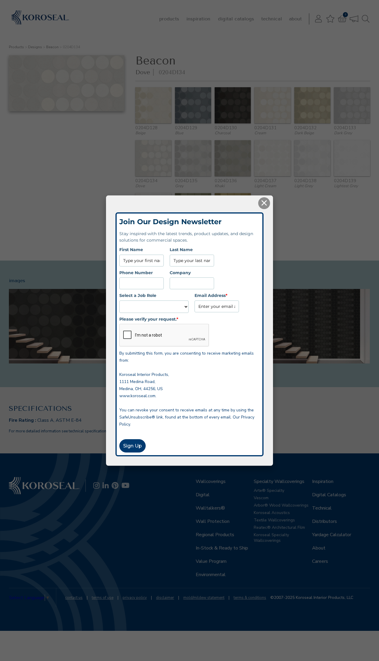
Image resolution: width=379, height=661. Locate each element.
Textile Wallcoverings (274, 520)
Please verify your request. (148, 318)
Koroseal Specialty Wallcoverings (271, 537)
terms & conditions (250, 597)
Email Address (211, 295)
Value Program (211, 561)
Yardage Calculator (331, 534)
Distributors (324, 521)
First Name (131, 249)
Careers (320, 561)
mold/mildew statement (203, 597)
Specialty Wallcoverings (279, 481)
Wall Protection (212, 521)
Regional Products (215, 534)
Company (180, 272)
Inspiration (198, 19)
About (295, 19)
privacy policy (135, 597)
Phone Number (136, 272)
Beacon (52, 47)
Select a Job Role (137, 295)
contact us (74, 597)
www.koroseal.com (137, 396)
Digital (203, 495)
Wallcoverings (211, 481)
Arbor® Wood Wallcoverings (281, 505)
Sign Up (132, 446)
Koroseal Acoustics (272, 512)
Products (169, 19)
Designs (35, 47)
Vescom (261, 498)
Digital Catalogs (236, 19)
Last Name (181, 249)
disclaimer (165, 597)
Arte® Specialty (269, 490)
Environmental (211, 574)
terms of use (102, 597)
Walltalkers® (210, 508)
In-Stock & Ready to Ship (222, 548)
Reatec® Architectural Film (279, 527)
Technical (271, 19)
